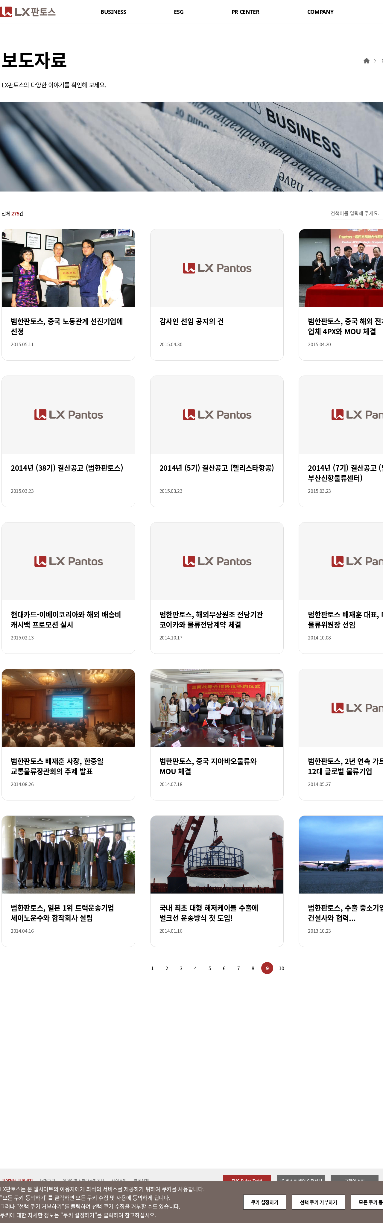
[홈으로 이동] (367, 60)
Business (113, 11)
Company (320, 11)
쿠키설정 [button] (141, 1181)
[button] (128, 968)
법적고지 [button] (47, 1181)
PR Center (245, 11)
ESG (178, 11)
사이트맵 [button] (119, 1181)
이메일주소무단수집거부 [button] (83, 1181)
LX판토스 (28, 12)
